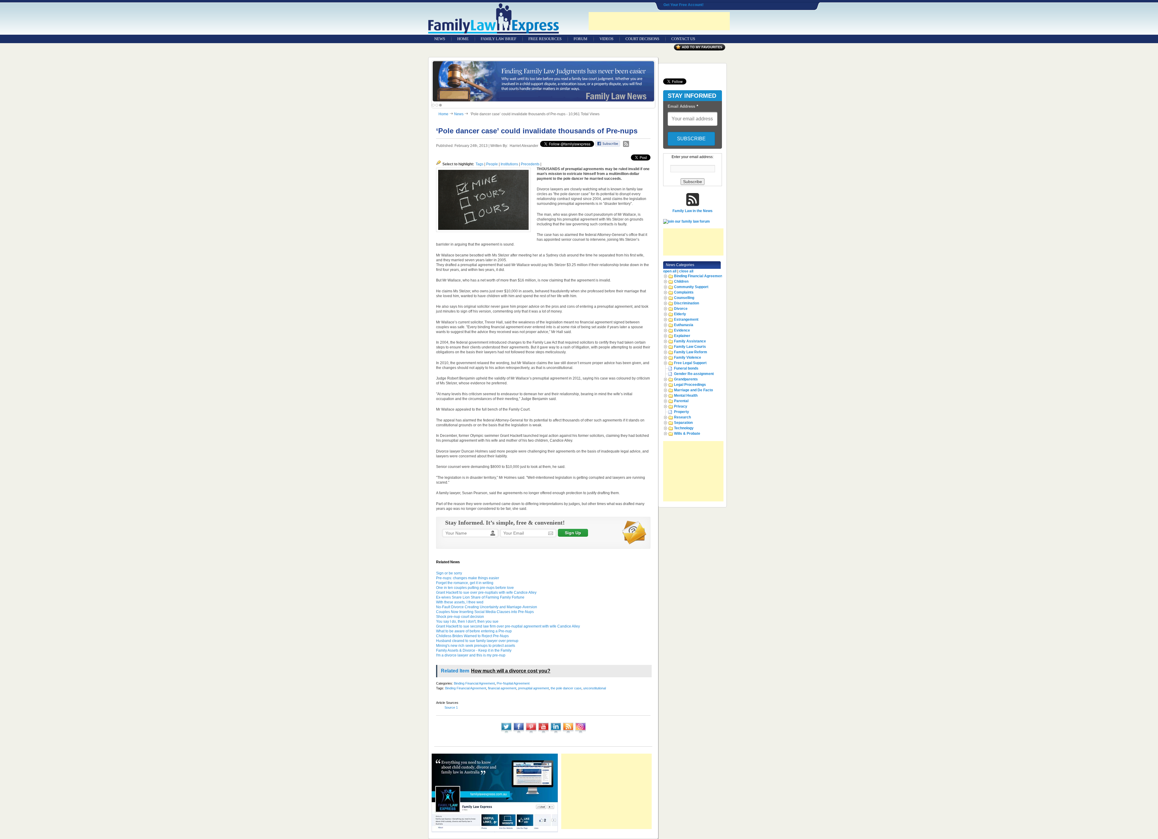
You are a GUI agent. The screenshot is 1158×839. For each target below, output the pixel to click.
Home (443, 114)
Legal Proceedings (690, 385)
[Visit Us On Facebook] (518, 732)
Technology (684, 428)
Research (682, 417)
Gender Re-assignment (694, 374)
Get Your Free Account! (683, 5)
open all (669, 271)
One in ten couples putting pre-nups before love (475, 588)
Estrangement (686, 319)
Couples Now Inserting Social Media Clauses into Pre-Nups (485, 612)
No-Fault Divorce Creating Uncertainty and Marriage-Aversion (486, 607)
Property (681, 412)
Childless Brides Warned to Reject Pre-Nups (472, 636)
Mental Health (686, 395)
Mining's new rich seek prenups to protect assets (475, 646)
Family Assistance (690, 341)
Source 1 (451, 707)
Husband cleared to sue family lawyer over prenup (477, 641)
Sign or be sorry (449, 573)
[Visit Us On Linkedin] (555, 732)
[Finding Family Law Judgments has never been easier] (543, 81)
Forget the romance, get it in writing (464, 583)
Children (681, 281)
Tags (479, 164)
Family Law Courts (690, 347)
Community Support (691, 287)
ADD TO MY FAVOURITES (702, 47)
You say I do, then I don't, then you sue (467, 621)
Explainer (682, 336)
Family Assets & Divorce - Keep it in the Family (473, 650)
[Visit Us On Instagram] (580, 732)
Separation (683, 423)
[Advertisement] (659, 21)
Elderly (680, 314)
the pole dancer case (566, 688)
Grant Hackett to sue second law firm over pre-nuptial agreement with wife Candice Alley (508, 626)
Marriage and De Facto (693, 390)
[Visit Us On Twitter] (506, 732)
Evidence (682, 330)
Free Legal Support (690, 363)
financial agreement (502, 688)
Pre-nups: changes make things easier (467, 578)
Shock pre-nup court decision (460, 617)
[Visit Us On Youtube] (543, 732)
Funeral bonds (686, 368)
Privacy (680, 406)
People (492, 164)
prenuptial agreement (533, 688)
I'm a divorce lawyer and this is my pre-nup (470, 655)
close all (686, 271)
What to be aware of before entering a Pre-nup (474, 631)
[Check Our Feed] (568, 732)
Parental (681, 401)
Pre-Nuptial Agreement (513, 683)
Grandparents (686, 379)
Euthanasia (683, 325)
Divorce (681, 309)
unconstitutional (594, 688)
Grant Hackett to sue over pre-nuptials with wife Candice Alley (486, 592)
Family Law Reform (690, 352)
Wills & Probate (687, 433)
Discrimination (686, 303)
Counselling (684, 298)
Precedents (530, 164)
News (459, 114)
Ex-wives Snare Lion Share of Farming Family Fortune (480, 597)
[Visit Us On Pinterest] (531, 732)
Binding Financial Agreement (474, 683)
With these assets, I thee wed (459, 602)
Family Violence (687, 357)
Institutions (509, 164)
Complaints (684, 292)
